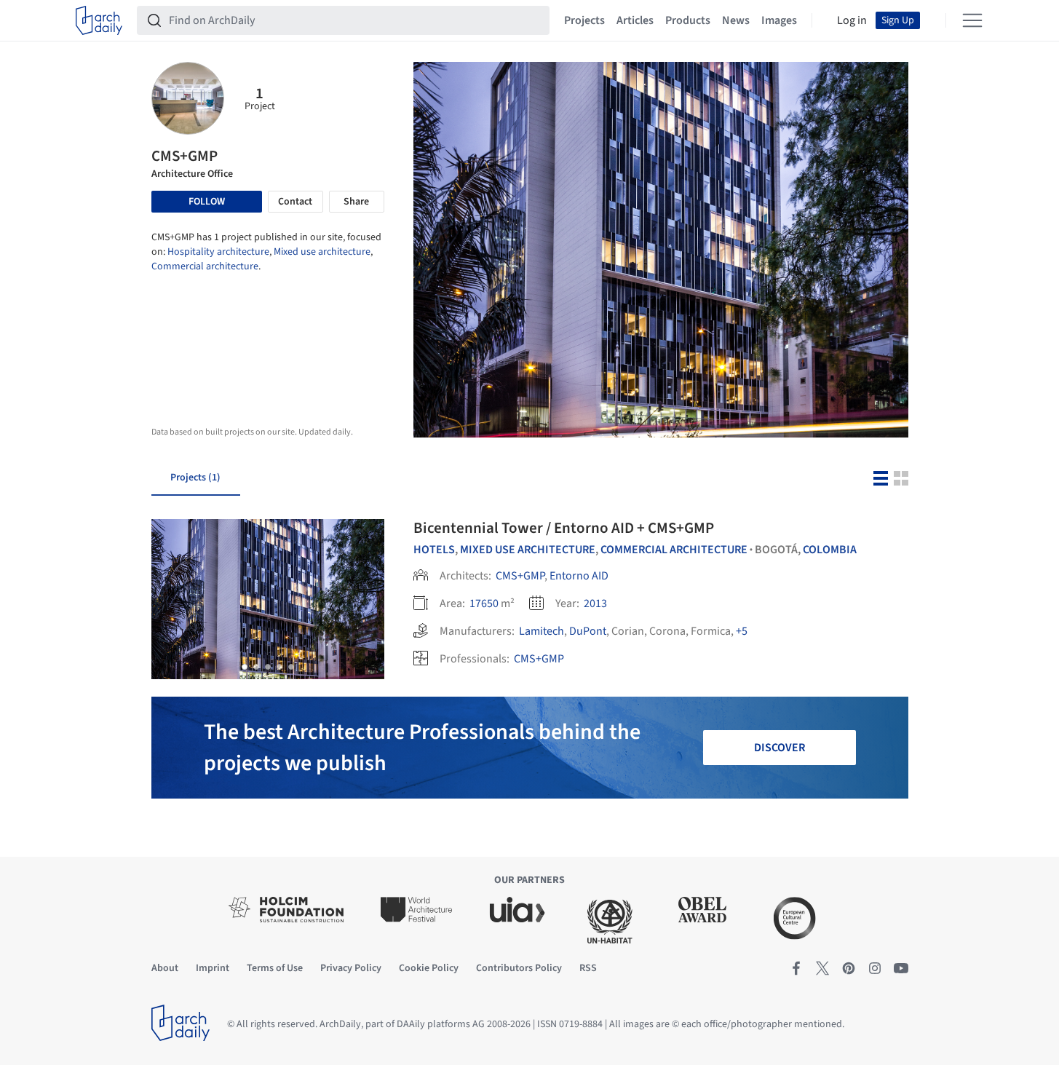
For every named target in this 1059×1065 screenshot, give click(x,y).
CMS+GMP (520, 576)
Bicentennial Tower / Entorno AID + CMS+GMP (563, 528)
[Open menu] (972, 20)
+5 (741, 631)
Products (687, 20)
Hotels (434, 550)
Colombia (830, 550)
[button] (244, 667)
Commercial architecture (204, 266)
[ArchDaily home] (99, 20)
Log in (852, 20)
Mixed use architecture (322, 252)
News (736, 20)
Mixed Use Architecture (527, 550)
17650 (484, 603)
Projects (584, 20)
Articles (635, 20)
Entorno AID (579, 576)
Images (779, 20)
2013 (595, 603)
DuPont (587, 631)
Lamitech (541, 631)
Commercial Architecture (673, 550)
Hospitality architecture (218, 252)
